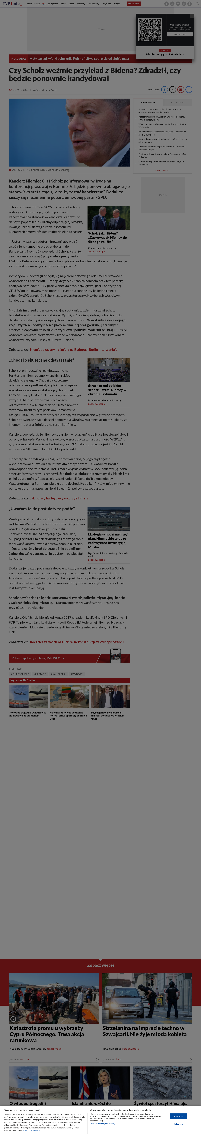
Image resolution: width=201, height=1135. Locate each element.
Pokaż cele (178, 1124)
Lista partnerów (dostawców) (102, 1123)
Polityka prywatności (32, 1130)
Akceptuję (178, 1116)
